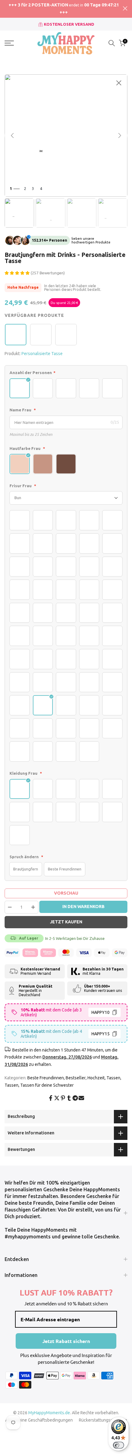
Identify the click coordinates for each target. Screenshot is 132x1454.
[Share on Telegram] (75, 1098)
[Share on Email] (81, 1098)
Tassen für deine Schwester (47, 1085)
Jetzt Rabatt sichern (66, 1341)
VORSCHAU (66, 893)
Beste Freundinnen (45, 1077)
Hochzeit (96, 1077)
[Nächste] (119, 135)
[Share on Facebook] (50, 1098)
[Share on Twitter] (57, 1098)
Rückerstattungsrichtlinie (103, 1420)
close (125, 8)
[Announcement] (64, 9)
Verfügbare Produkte (34, 315)
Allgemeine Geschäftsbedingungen (39, 1420)
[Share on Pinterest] (63, 1098)
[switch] (118, 1445)
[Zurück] (12, 135)
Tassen (113, 1077)
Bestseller (76, 1077)
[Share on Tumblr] (69, 1098)
